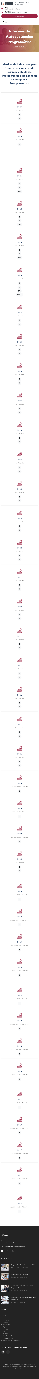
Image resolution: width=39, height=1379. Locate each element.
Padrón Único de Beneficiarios (11, 1340)
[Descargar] (19, 791)
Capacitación (6, 1327)
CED (23, 1268)
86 (26, 1277)
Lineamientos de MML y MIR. (20, 1274)
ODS (4, 1331)
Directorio (5, 1334)
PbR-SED (5, 1329)
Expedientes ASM (8, 1336)
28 (27, 1268)
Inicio (15, 46)
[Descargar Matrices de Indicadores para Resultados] (19, 118)
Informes (5, 1322)
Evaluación (6, 1318)
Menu (7, 22)
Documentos (6, 1324)
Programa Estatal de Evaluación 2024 (23, 1265)
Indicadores (6, 1320)
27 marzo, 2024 (16, 1268)
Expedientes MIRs (8, 1338)
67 (26, 1302)
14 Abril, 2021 (15, 1277)
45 (26, 1291)
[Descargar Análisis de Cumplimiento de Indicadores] (19, 115)
